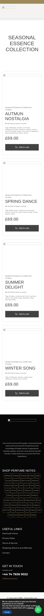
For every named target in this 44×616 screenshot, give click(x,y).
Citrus (21, 485)
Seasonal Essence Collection (18, 107)
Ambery (20, 128)
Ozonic (28, 131)
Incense (13, 490)
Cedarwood (9, 129)
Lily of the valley (10, 131)
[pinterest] (14, 584)
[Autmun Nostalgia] (22, 75)
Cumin (27, 296)
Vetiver (25, 133)
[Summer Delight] (22, 244)
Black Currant (25, 480)
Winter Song (20, 368)
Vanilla (25, 379)
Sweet (39, 510)
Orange (30, 212)
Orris (23, 131)
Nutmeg (8, 300)
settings (30, 608)
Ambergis (16, 475)
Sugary (33, 510)
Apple (38, 475)
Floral (32, 485)
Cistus (16, 485)
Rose (7, 133)
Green (16, 129)
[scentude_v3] (22, 420)
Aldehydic (12, 128)
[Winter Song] (22, 330)
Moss (32, 298)
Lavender (36, 490)
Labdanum (9, 379)
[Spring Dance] (22, 163)
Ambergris (13, 377)
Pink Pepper (22, 505)
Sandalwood (13, 133)
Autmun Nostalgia (17, 116)
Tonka (35, 212)
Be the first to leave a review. (16, 123)
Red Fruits (6, 510)
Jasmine (22, 129)
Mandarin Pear (8, 500)
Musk (19, 131)
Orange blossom (30, 500)
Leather (28, 129)
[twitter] (6, 2)
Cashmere (35, 480)
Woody (33, 515)
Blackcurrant (13, 210)
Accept (7, 612)
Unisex (8, 110)
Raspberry (34, 131)
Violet (13, 214)
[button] (38, 609)
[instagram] (10, 2)
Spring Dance (21, 201)
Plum (20, 379)
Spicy (21, 133)
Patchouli (14, 505)
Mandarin (26, 298)
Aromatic (26, 128)
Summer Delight (14, 285)
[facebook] (3, 2)
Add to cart (24, 147)
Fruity (37, 485)
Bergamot (16, 480)
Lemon (34, 129)
